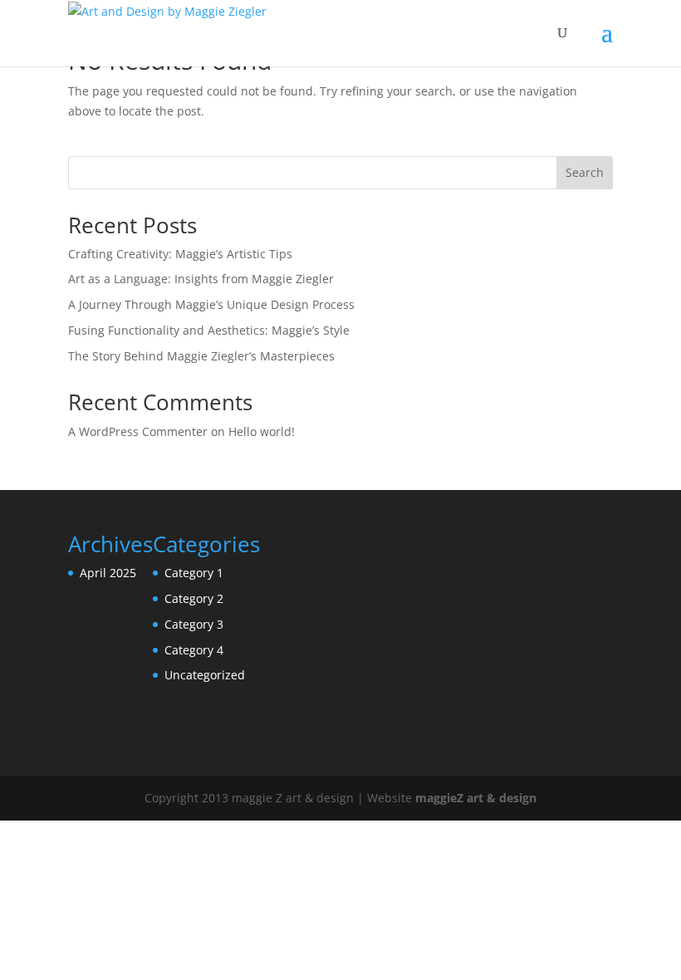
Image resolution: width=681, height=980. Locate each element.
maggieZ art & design (475, 798)
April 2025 (108, 573)
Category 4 (193, 650)
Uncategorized (204, 675)
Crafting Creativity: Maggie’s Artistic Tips (180, 254)
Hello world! (261, 431)
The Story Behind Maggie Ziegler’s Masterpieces (201, 356)
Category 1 (193, 573)
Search (585, 172)
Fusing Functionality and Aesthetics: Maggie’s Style (209, 330)
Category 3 (193, 624)
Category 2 (193, 598)
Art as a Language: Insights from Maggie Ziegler (201, 279)
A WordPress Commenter (138, 431)
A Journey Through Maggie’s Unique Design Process (211, 304)
